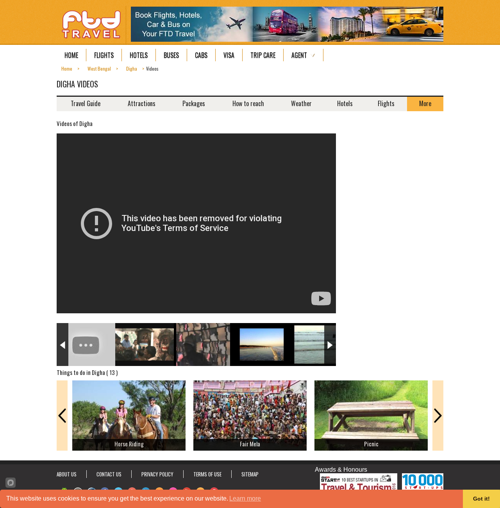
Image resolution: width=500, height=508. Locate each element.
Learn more (245, 498)
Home (71, 55)
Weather (301, 103)
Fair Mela (250, 443)
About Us (67, 474)
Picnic (371, 443)
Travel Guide (85, 103)
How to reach (248, 103)
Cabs (201, 55)
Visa (228, 55)
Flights (104, 55)
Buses (171, 55)
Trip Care (262, 55)
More (425, 103)
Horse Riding (129, 443)
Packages (193, 103)
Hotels (139, 55)
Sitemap (250, 474)
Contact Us (108, 474)
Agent (299, 55)
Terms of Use (207, 474)
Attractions (141, 103)
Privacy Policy (157, 474)
